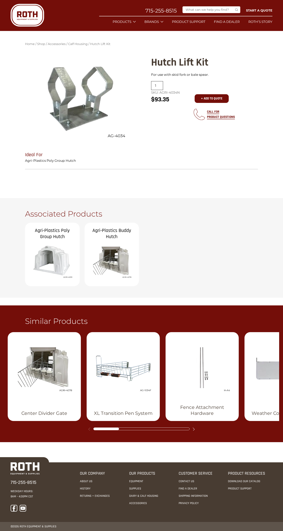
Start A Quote (259, 10)
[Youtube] (23, 509)
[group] (44, 376)
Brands (151, 22)
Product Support (188, 22)
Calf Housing (78, 44)
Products (122, 22)
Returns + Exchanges (95, 496)
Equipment (136, 481)
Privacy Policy (189, 503)
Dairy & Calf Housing (143, 496)
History (85, 489)
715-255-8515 (161, 10)
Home (30, 44)
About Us (86, 481)
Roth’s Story (260, 22)
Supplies (135, 489)
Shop (41, 44)
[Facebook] (14, 509)
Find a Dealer (227, 22)
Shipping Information (193, 496)
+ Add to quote (211, 98)
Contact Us (186, 481)
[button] (193, 429)
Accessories (57, 44)
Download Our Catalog (244, 481)
